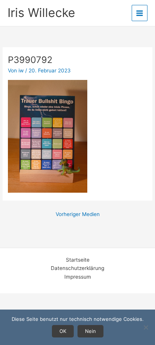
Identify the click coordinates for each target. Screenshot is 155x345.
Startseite (78, 260)
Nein (90, 331)
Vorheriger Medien (78, 214)
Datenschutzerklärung (77, 268)
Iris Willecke (41, 12)
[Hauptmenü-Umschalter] (140, 13)
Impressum (77, 277)
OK (62, 331)
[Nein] (145, 327)
